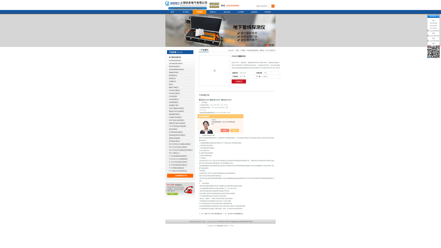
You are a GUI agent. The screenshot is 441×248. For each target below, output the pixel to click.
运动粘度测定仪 (174, 99)
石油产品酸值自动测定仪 (176, 108)
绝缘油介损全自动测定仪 (176, 111)
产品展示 (199, 12)
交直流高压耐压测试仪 (176, 63)
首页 (172, 12)
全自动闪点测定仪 (174, 90)
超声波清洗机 (173, 129)
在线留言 (254, 12)
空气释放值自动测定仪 (176, 132)
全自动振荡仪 (173, 96)
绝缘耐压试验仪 (174, 72)
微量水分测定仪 (174, 87)
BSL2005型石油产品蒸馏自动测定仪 (180, 144)
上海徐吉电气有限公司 (203, 5)
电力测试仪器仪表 (175, 57)
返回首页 (220, 226)
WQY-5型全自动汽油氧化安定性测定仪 (181, 150)
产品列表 (172, 52)
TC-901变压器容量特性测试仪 (178, 165)
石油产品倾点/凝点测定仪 (176, 120)
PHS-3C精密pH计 (174, 153)
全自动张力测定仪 (174, 93)
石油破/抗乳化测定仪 (175, 117)
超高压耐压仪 (173, 75)
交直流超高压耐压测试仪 (176, 69)
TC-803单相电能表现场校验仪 (178, 156)
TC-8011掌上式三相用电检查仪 (178, 159)
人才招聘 (240, 12)
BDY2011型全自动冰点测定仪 (178, 147)
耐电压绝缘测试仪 (174, 66)
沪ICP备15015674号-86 (245, 221)
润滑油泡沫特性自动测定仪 (177, 135)
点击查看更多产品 (181, 175)
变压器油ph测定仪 (174, 141)
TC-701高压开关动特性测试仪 (178, 171)
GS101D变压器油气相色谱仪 (177, 126)
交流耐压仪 (172, 81)
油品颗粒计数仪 (174, 105)
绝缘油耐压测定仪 (174, 114)
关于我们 (186, 12)
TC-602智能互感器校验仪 (176, 168)
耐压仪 (171, 84)
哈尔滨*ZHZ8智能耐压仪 (235, 213)
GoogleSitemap (234, 221)
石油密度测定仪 (174, 102)
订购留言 (239, 81)
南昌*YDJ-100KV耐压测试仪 (213, 213)
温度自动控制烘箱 (174, 138)
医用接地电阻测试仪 (175, 60)
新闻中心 (213, 12)
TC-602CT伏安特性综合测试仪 (178, 162)
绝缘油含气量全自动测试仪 (177, 123)
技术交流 (227, 12)
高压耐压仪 (172, 78)
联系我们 (268, 12)
